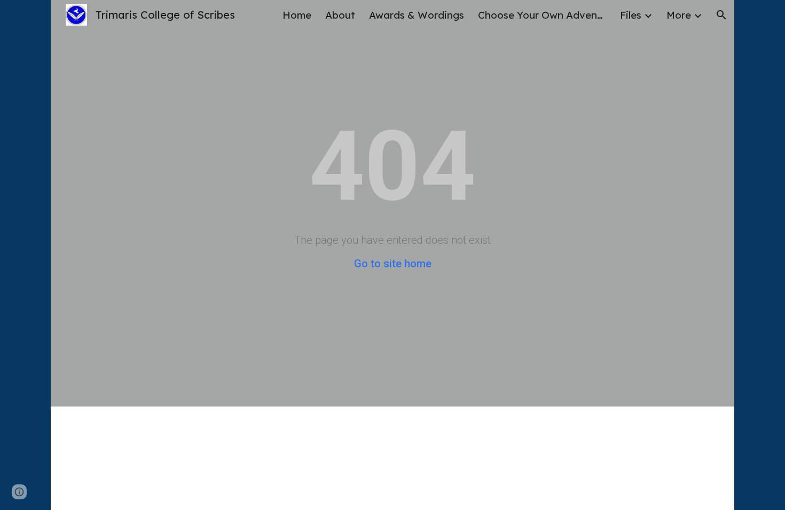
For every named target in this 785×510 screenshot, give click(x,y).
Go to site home (392, 263)
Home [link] (296, 15)
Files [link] (630, 15)
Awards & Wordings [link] (416, 15)
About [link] (340, 15)
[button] (721, 15)
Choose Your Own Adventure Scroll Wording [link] (542, 15)
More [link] (678, 15)
